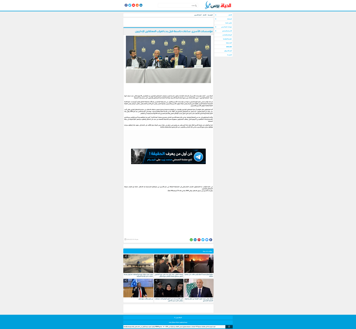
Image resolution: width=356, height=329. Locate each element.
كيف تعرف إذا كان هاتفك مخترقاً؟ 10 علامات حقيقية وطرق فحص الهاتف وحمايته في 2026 (207, 326)
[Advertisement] (180, 22)
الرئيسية (210, 15)
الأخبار (204, 15)
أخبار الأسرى (197, 15)
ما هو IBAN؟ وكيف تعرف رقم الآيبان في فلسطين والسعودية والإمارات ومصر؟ (157, 326)
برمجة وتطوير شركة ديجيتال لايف (178, 322)
